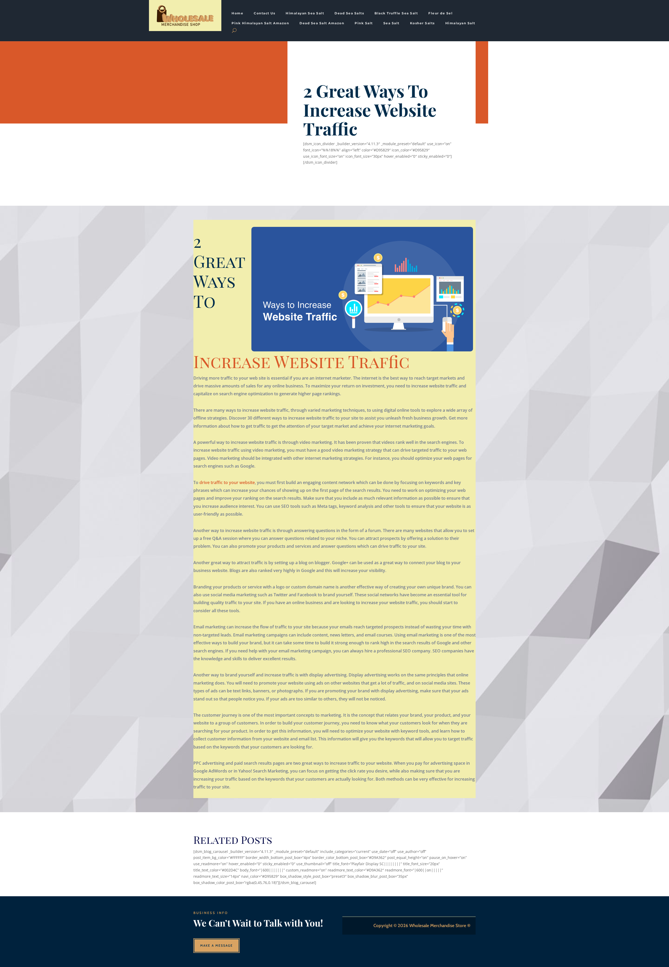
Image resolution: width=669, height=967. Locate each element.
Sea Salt (391, 23)
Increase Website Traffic (301, 361)
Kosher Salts (422, 23)
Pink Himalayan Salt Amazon (260, 23)
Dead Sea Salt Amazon (321, 23)
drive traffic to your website (227, 482)
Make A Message (216, 945)
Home (237, 13)
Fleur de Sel (440, 13)
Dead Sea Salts (349, 13)
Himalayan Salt (460, 23)
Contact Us (264, 13)
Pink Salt (364, 23)
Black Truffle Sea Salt (396, 13)
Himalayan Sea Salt (305, 13)
